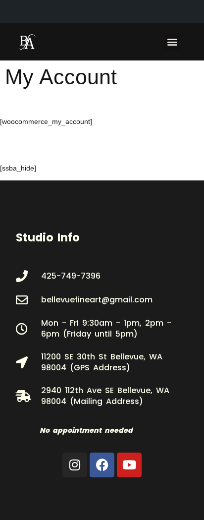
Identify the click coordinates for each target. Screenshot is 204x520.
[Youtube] (129, 465)
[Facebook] (102, 465)
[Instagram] (74, 465)
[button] (172, 42)
